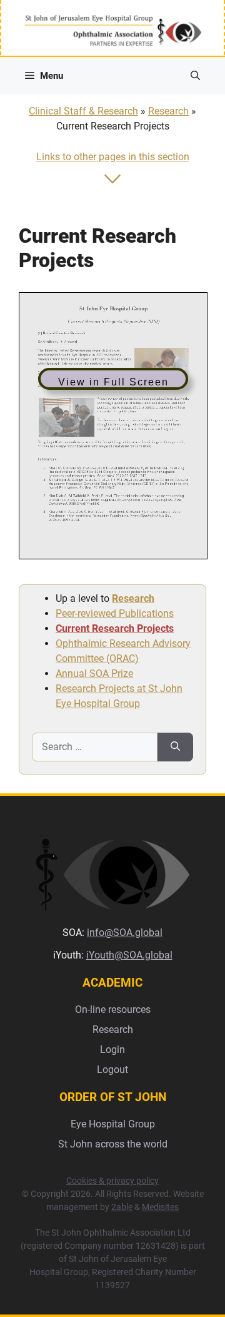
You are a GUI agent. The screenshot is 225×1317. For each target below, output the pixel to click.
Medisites (160, 1207)
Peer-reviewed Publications (115, 613)
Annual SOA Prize (94, 673)
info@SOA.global (124, 932)
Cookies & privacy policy (112, 1181)
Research (168, 111)
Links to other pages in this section (112, 157)
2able (121, 1207)
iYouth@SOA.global (129, 955)
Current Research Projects (115, 628)
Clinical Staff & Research (83, 111)
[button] (195, 75)
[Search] (175, 747)
